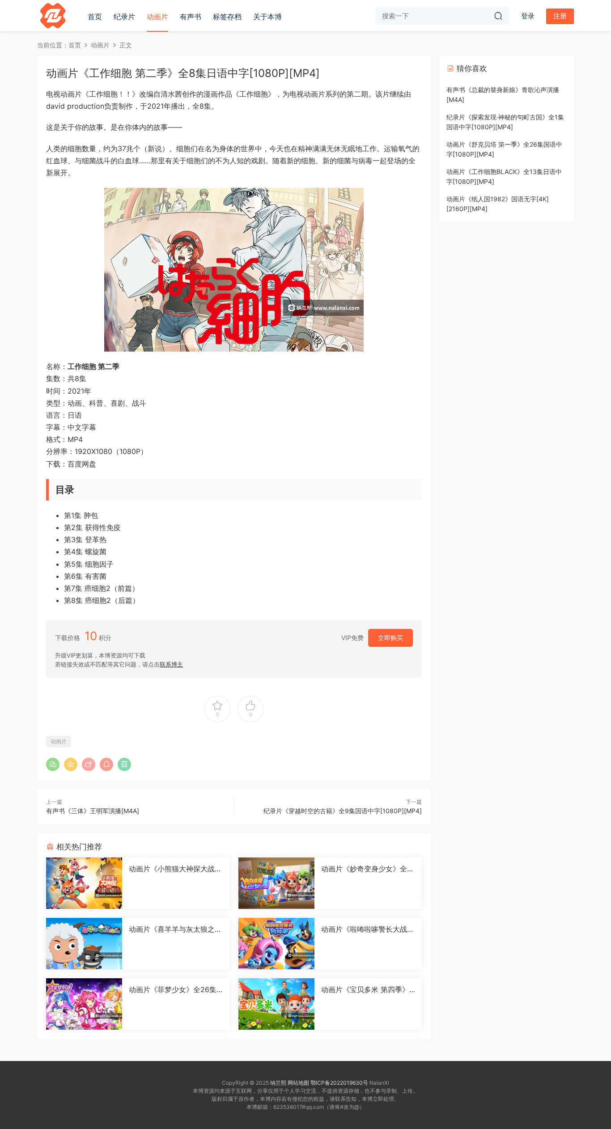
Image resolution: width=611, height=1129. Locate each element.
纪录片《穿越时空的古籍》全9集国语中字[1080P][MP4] (342, 811)
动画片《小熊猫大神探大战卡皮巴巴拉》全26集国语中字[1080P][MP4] (175, 868)
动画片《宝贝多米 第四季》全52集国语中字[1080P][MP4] (367, 989)
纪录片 (124, 16)
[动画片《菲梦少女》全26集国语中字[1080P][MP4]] (84, 1004)
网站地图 (298, 1082)
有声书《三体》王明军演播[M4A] (92, 811)
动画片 (157, 16)
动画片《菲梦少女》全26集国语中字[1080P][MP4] (172, 989)
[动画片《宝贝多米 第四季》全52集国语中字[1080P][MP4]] (276, 1004)
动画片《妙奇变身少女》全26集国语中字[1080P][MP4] (366, 868)
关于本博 (267, 16)
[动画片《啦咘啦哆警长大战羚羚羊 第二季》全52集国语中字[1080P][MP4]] (276, 943)
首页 (95, 16)
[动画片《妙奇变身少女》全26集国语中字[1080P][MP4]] (276, 883)
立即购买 (390, 637)
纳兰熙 (278, 1082)
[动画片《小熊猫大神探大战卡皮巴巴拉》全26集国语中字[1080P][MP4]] (84, 883)
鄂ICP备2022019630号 (339, 1082)
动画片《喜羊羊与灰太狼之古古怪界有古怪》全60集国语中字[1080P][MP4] (175, 929)
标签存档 (227, 16)
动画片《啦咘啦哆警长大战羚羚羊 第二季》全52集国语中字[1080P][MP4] (367, 929)
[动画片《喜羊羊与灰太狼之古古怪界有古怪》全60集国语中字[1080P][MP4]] (84, 943)
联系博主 (171, 664)
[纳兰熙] (52, 15)
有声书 (190, 16)
